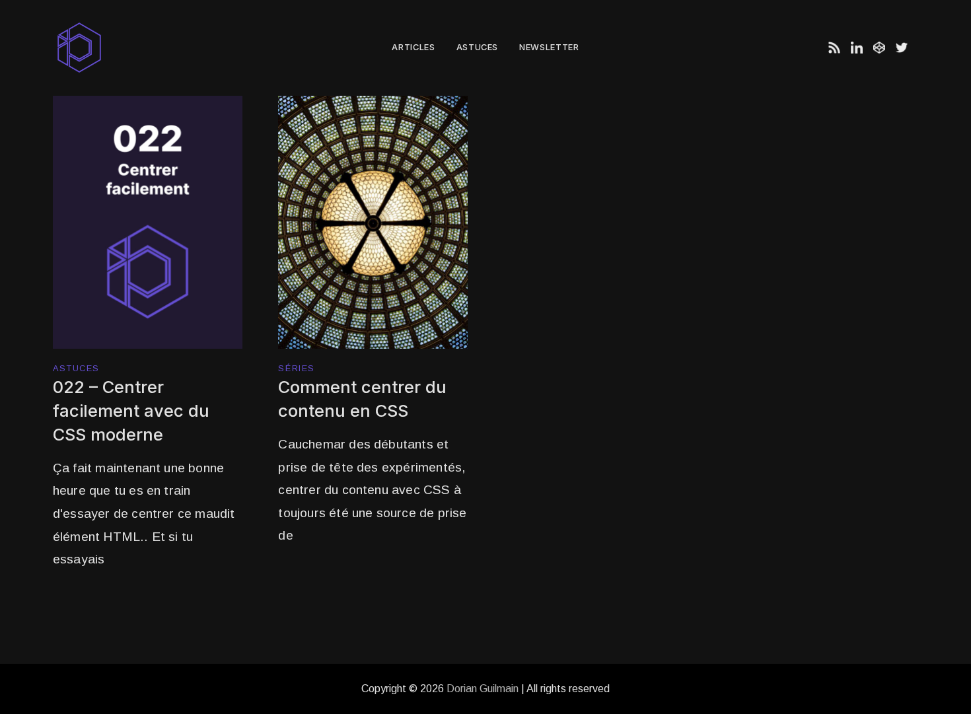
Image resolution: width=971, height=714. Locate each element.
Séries (296, 369)
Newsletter (549, 47)
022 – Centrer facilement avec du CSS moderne (131, 410)
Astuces (477, 47)
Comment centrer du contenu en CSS (362, 398)
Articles (413, 47)
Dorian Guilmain (483, 688)
